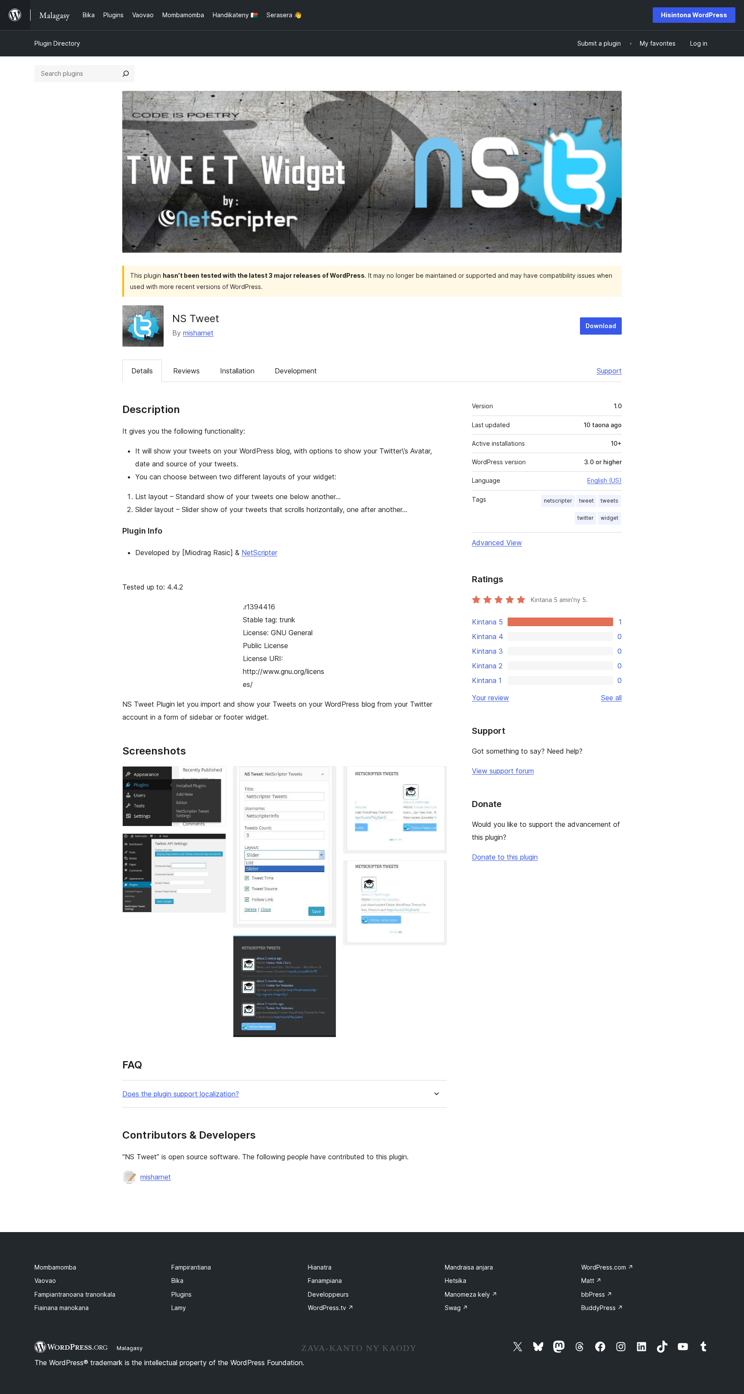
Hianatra (320, 1267)
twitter (585, 518)
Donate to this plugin (505, 857)
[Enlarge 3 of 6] (324, 777)
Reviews (186, 370)
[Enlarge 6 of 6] (435, 872)
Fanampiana (325, 1280)
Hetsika (455, 1280)
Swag (456, 1307)
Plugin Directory (57, 43)
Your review (490, 697)
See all (611, 697)
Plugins (181, 1294)
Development (296, 370)
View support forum (503, 771)
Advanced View (497, 542)
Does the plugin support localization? (180, 1094)
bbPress (596, 1294)
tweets (609, 500)
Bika (177, 1280)
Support (609, 370)
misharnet (198, 333)
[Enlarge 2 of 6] (214, 845)
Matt (591, 1280)
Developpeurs (328, 1294)
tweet (586, 500)
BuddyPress (602, 1307)
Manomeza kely (471, 1294)
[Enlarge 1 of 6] (214, 777)
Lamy (178, 1307)
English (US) (604, 480)
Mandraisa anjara (469, 1267)
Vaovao (45, 1280)
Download (601, 325)
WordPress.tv (330, 1307)
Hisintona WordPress (694, 15)
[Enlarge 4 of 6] (324, 946)
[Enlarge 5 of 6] (435, 777)
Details (142, 370)
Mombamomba (55, 1267)
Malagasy (130, 1347)
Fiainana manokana (61, 1307)
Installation (237, 370)
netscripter (558, 500)
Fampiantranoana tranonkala (74, 1294)
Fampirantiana (191, 1267)
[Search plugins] (125, 73)
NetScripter (259, 552)
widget (609, 518)
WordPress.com (607, 1267)
